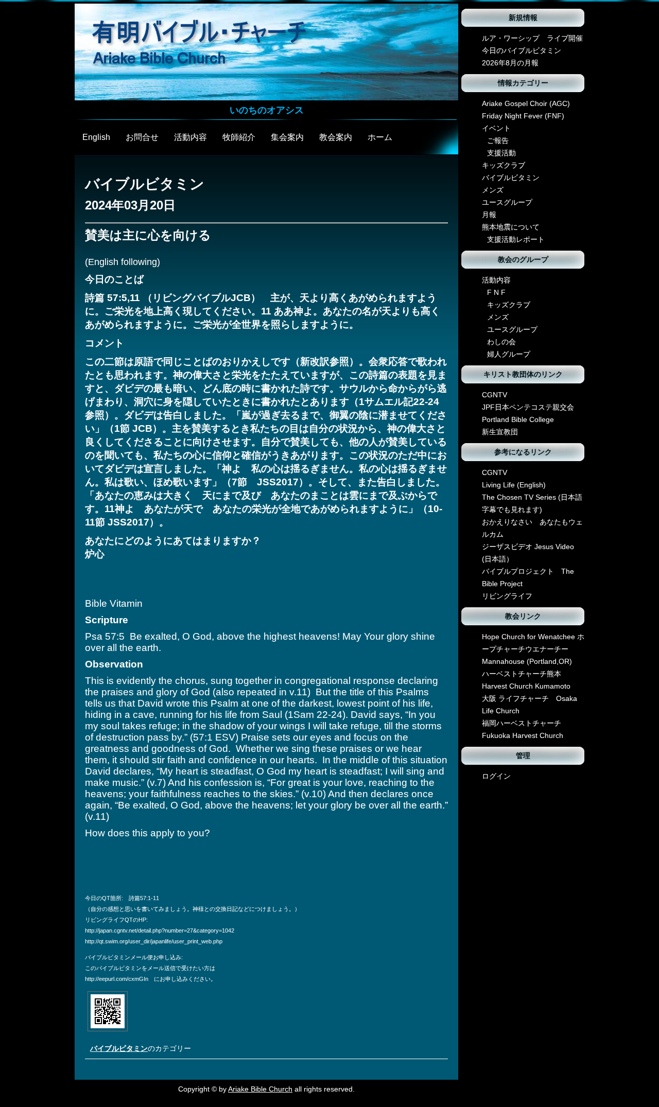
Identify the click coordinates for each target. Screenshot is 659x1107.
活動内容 (190, 137)
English (96, 137)
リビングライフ (507, 596)
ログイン (496, 776)
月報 (489, 214)
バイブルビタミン (119, 1048)
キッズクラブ (503, 165)
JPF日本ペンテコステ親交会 (528, 407)
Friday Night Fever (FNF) (523, 116)
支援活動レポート (516, 239)
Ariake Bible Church (260, 1089)
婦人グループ (508, 354)
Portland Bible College (518, 419)
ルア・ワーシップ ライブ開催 (532, 38)
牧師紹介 (238, 137)
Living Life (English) (514, 485)
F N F (496, 292)
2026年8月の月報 (510, 63)
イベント (496, 128)
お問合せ (142, 137)
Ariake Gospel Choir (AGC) (526, 103)
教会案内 (335, 137)
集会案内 (287, 137)
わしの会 (501, 342)
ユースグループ (507, 202)
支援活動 (501, 153)
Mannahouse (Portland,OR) (527, 661)
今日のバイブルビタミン (521, 50)
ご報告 (498, 140)
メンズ (493, 190)
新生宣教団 (500, 432)
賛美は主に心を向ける (148, 235)
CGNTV (494, 395)
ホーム (380, 137)
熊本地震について (511, 227)
